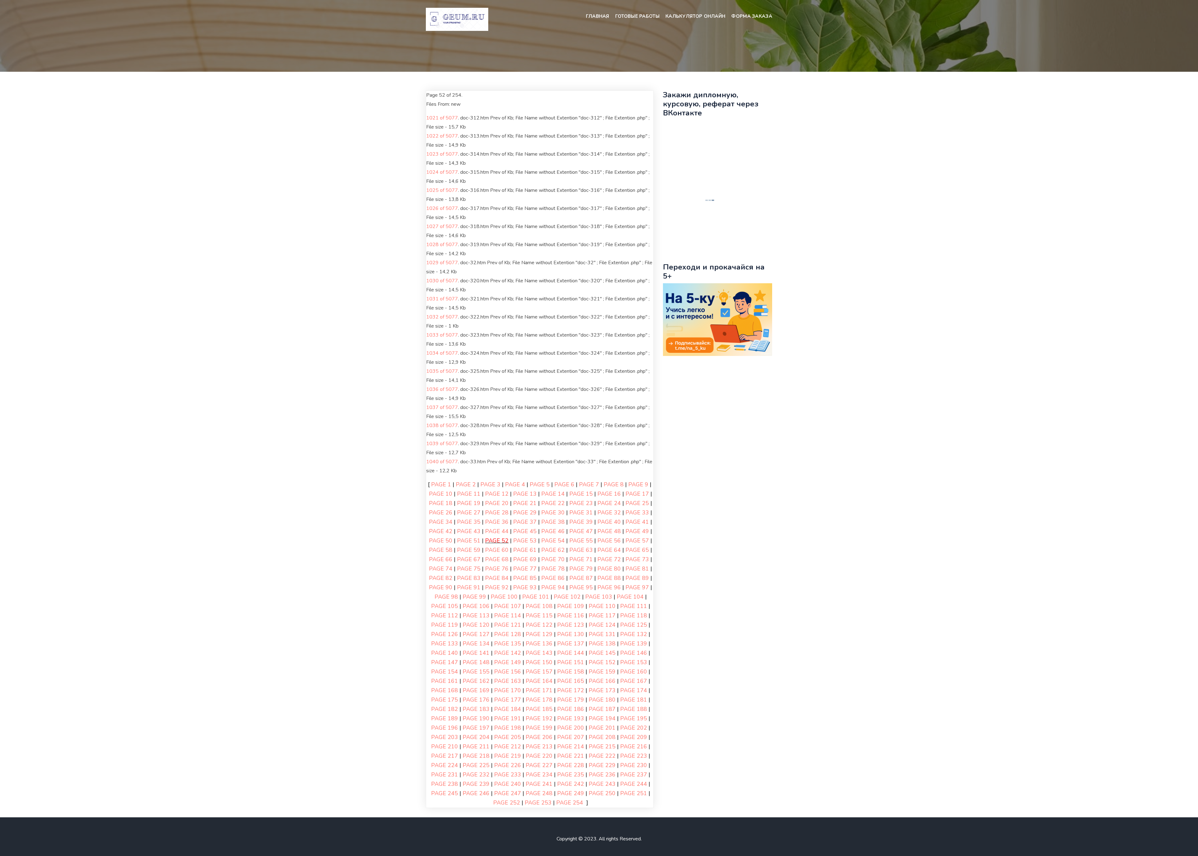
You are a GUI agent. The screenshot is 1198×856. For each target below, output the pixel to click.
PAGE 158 (570, 671)
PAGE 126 (444, 634)
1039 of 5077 (442, 443)
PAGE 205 (507, 737)
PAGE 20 (497, 503)
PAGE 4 (515, 484)
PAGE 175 (444, 699)
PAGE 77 (525, 568)
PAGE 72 (609, 559)
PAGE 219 (507, 756)
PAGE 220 (539, 756)
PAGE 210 (444, 746)
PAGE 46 (553, 531)
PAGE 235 (570, 774)
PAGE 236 (602, 774)
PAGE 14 (553, 494)
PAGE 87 (581, 578)
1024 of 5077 (442, 172)
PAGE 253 (538, 802)
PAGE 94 (553, 587)
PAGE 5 (540, 484)
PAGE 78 (553, 568)
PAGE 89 (637, 578)
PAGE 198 (507, 728)
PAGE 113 (476, 615)
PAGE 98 (446, 597)
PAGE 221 (570, 756)
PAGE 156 (507, 671)
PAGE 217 (444, 756)
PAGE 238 (444, 784)
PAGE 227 (539, 765)
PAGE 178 (539, 699)
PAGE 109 (570, 606)
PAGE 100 (504, 597)
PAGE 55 (581, 540)
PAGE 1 (441, 484)
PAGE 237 (633, 774)
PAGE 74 (440, 568)
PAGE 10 (440, 494)
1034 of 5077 (442, 353)
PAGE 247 (507, 793)
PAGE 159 (602, 671)
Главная (597, 16)
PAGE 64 (609, 550)
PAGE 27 (468, 512)
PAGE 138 (602, 643)
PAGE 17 (637, 494)
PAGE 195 (633, 718)
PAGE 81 (637, 568)
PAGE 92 (497, 587)
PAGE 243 (602, 784)
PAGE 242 (570, 784)
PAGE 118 (633, 615)
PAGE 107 (507, 606)
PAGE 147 (444, 662)
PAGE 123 (570, 625)
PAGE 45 (525, 531)
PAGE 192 (539, 718)
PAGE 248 (539, 793)
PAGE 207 (570, 737)
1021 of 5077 (442, 117)
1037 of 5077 (442, 407)
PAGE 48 (609, 531)
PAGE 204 (476, 737)
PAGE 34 (440, 522)
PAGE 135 (507, 643)
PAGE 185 (539, 709)
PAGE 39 (581, 522)
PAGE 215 (602, 746)
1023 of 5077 (442, 154)
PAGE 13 (525, 494)
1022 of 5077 (442, 136)
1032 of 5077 (442, 317)
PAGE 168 (444, 690)
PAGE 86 (553, 578)
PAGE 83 (468, 578)
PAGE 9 (638, 484)
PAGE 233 (507, 774)
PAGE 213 (539, 746)
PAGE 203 (444, 737)
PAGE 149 (507, 662)
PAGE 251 (633, 793)
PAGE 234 (539, 774)
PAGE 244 (633, 784)
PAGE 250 (602, 793)
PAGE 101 (535, 597)
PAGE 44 (497, 531)
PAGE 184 (507, 709)
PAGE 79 (581, 568)
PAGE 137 (570, 643)
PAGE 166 (602, 681)
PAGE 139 (633, 643)
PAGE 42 (440, 531)
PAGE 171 (539, 690)
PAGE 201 (602, 728)
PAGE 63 (581, 550)
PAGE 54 (553, 540)
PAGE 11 (468, 494)
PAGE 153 (633, 662)
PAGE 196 (444, 728)
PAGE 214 (570, 746)
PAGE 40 (609, 522)
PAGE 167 (633, 681)
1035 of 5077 (442, 371)
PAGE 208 (602, 737)
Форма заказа (751, 16)
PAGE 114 (507, 615)
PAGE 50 (440, 540)
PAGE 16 (609, 494)
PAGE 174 (633, 690)
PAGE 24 (609, 503)
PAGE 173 (602, 690)
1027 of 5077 (442, 226)
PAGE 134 (476, 643)
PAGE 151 (570, 662)
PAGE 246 (476, 793)
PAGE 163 (507, 681)
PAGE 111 (633, 606)
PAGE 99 (474, 597)
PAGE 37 (525, 522)
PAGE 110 (602, 606)
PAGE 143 (539, 653)
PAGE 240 (507, 784)
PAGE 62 (553, 550)
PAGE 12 (497, 494)
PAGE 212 (507, 746)
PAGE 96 (609, 587)
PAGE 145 (602, 653)
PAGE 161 (444, 681)
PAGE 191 (507, 718)
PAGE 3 (490, 484)
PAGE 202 (633, 728)
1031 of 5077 (442, 298)
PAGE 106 (476, 606)
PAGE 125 (633, 625)
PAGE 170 (507, 690)
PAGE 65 (637, 550)
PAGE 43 (468, 531)
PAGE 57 (637, 540)
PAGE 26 (440, 512)
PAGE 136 (539, 643)
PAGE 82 (440, 578)
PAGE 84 (497, 578)
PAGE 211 (476, 746)
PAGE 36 (497, 522)
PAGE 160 (633, 671)
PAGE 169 (476, 690)
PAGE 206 (539, 737)
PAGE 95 (581, 587)
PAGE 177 (507, 699)
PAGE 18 (440, 503)
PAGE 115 (539, 615)
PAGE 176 (476, 699)
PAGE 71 (581, 559)
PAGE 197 (476, 728)
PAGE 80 (609, 568)
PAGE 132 (633, 634)
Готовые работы (637, 16)
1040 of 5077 (442, 461)
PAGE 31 (581, 512)
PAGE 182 (444, 709)
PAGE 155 (476, 671)
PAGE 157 (539, 671)
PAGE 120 (476, 625)
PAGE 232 (476, 774)
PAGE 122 (539, 625)
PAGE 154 (444, 671)
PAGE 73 (637, 559)
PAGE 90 (440, 587)
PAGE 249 (570, 793)
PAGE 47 (581, 531)
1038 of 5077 (442, 425)
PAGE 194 (602, 718)
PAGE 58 (440, 550)
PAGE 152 (602, 662)
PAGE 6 (564, 484)
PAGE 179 (570, 699)
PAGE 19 (468, 503)
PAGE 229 (602, 765)
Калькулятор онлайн (695, 16)
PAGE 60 (497, 550)
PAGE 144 (570, 653)
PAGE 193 (570, 718)
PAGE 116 (570, 615)
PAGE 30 (553, 512)
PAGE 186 (570, 709)
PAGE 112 (444, 615)
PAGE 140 (444, 653)
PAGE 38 (553, 522)
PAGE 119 (444, 625)
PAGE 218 (476, 756)
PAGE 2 (466, 484)
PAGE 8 (614, 484)
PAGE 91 (468, 587)
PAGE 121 (507, 625)
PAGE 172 (570, 690)
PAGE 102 (567, 597)
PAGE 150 (539, 662)
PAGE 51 (468, 540)
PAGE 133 (444, 643)
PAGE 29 (525, 512)
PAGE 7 (589, 484)
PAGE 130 (570, 634)
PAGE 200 (570, 728)
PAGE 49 (637, 531)
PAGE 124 (602, 625)
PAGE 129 (539, 634)
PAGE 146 (633, 653)
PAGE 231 (444, 774)
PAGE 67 (468, 559)
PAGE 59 (468, 550)
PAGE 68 (497, 559)
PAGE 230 (633, 765)
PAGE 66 (440, 559)
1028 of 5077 (442, 244)
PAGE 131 (602, 634)
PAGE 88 (609, 578)
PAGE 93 (525, 587)
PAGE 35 (468, 522)
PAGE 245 (444, 793)
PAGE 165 (570, 681)
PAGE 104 (630, 597)
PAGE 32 (609, 512)
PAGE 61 (525, 550)
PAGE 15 (581, 494)
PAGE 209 (633, 737)
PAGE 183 (476, 709)
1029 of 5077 (442, 262)
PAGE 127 (476, 634)
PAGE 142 (507, 653)
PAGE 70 (553, 559)
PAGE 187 (602, 709)
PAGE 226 (507, 765)
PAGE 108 (539, 606)
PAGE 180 (602, 699)
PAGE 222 (602, 756)
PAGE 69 (525, 559)
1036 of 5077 (442, 389)
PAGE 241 (539, 784)
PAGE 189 (444, 718)
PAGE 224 (444, 765)
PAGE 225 (476, 765)
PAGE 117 (602, 615)
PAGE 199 (539, 728)
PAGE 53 (525, 540)
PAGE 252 (506, 802)
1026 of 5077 (442, 208)
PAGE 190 (476, 718)
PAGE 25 (637, 503)
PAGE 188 (633, 709)
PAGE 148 (476, 662)
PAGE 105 (444, 606)
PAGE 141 (476, 653)
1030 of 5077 (442, 280)
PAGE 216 (633, 746)
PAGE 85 (525, 578)
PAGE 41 (637, 522)
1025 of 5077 (442, 190)
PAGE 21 (525, 503)
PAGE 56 (609, 540)
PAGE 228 (570, 765)
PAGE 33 (637, 512)
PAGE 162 (476, 681)
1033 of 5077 (442, 335)
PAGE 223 (633, 756)
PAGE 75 (468, 568)
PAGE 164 (539, 681)
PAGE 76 (497, 568)
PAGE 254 (569, 802)
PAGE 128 (507, 634)
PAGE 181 (633, 699)
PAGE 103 (598, 597)
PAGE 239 (476, 784)
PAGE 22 (553, 503)
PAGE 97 (637, 587)
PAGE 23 (581, 503)
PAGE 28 (497, 512)
